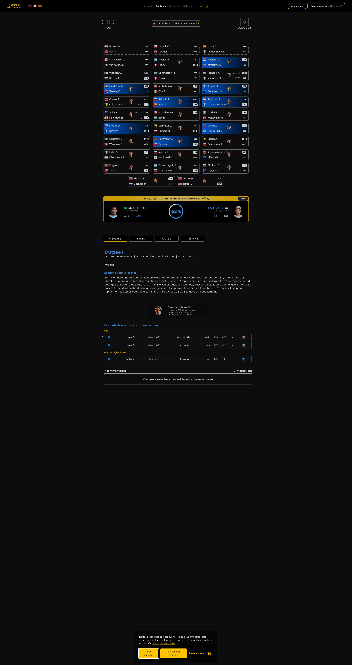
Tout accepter (148, 653)
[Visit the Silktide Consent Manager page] (209, 653)
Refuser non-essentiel (173, 653)
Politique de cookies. (163, 643)
